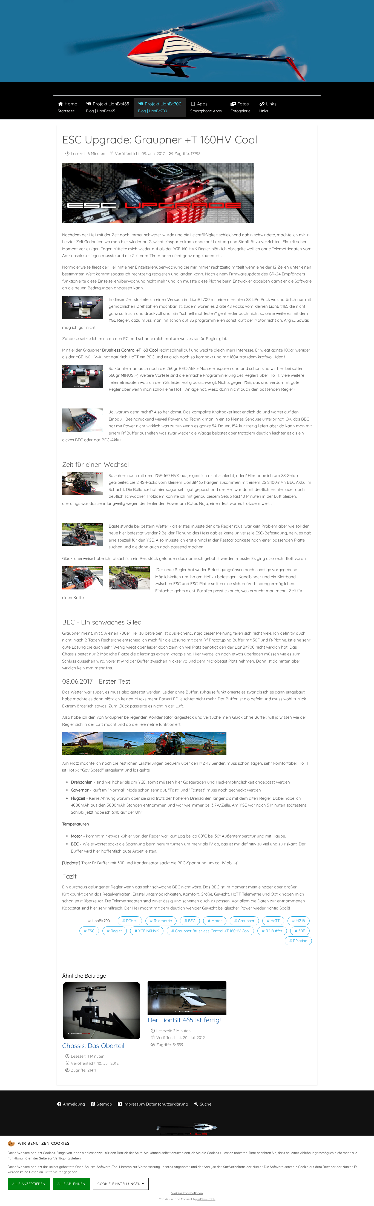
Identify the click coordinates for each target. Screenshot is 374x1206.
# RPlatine (298, 940)
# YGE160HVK (147, 930)
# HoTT (273, 920)
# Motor (215, 920)
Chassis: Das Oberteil (93, 1045)
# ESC (89, 930)
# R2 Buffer (272, 930)
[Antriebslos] (84, 534)
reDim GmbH (206, 1199)
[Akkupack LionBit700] (84, 376)
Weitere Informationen (187, 1193)
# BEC (190, 920)
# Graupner (244, 920)
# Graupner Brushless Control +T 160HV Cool (210, 930)
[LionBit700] (123, 743)
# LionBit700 (99, 920)
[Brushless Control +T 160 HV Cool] (84, 419)
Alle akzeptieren (28, 1184)
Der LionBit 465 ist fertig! (184, 1020)
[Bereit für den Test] (82, 743)
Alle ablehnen (71, 1184)
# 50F (300, 930)
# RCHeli (129, 920)
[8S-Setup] (84, 307)
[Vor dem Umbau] (84, 483)
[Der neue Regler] (84, 577)
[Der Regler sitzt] (131, 577)
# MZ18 (298, 920)
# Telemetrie (161, 920)
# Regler (114, 930)
